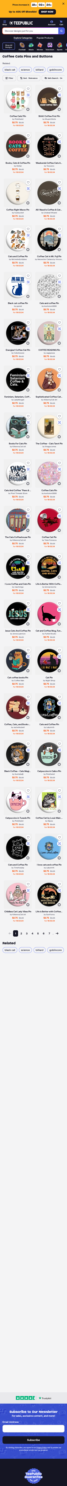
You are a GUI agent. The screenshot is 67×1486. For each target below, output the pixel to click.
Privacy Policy (41, 1447)
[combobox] (30, 31)
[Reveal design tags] (27, 109)
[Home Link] (21, 23)
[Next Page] (57, 933)
